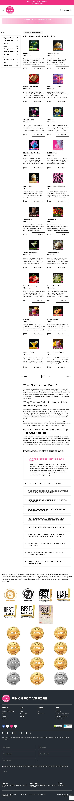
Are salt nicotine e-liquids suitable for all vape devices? (48, 492)
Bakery (11, 43)
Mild (11, 62)
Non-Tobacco (11, 65)
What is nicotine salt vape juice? (47, 527)
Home (27, 33)
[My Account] (63, 10)
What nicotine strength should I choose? (47, 544)
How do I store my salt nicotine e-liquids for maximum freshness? (46, 519)
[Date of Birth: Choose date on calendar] (37, 761)
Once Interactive (6, 795)
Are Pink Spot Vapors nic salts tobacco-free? (45, 553)
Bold (11, 46)
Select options (38, 68)
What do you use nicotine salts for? (46, 460)
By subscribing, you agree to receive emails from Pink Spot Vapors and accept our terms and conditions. (36, 766)
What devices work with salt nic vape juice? (46, 562)
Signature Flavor (11, 38)
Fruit (11, 57)
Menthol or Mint (11, 60)
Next (68, 376)
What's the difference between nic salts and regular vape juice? (47, 535)
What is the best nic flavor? (45, 484)
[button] (3, 10)
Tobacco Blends (11, 40)
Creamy (11, 54)
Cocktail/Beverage (11, 51)
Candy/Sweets (11, 49)
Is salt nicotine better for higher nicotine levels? (47, 510)
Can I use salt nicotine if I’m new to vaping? (48, 501)
